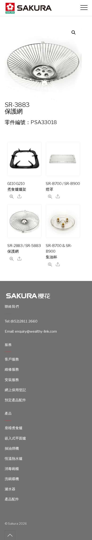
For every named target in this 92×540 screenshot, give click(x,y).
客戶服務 (12, 359)
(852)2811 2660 (24, 321)
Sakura (13, 523)
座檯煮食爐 (13, 428)
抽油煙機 (12, 448)
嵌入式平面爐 (15, 438)
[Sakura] (28, 12)
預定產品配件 (15, 400)
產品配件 (12, 499)
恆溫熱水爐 (13, 458)
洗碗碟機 (12, 479)
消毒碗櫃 (12, 469)
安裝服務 (12, 380)
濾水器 (10, 489)
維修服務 (12, 369)
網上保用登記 (15, 390)
